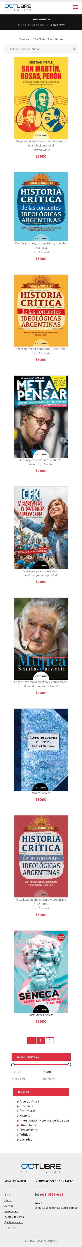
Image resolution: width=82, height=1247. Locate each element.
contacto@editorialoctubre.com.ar (56, 1208)
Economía (26, 1106)
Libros (8, 1200)
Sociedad (26, 1139)
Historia (25, 1115)
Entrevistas (28, 1111)
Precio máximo (49, 1078)
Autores (9, 1205)
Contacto (9, 1228)
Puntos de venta (14, 1216)
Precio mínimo (18, 1078)
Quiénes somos (13, 1222)
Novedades (11, 1211)
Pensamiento (29, 1130)
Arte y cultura (29, 1101)
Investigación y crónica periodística (44, 1120)
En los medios (36, 24)
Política (25, 1134)
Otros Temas (29, 1125)
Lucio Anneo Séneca (41, 1015)
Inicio (20, 24)
